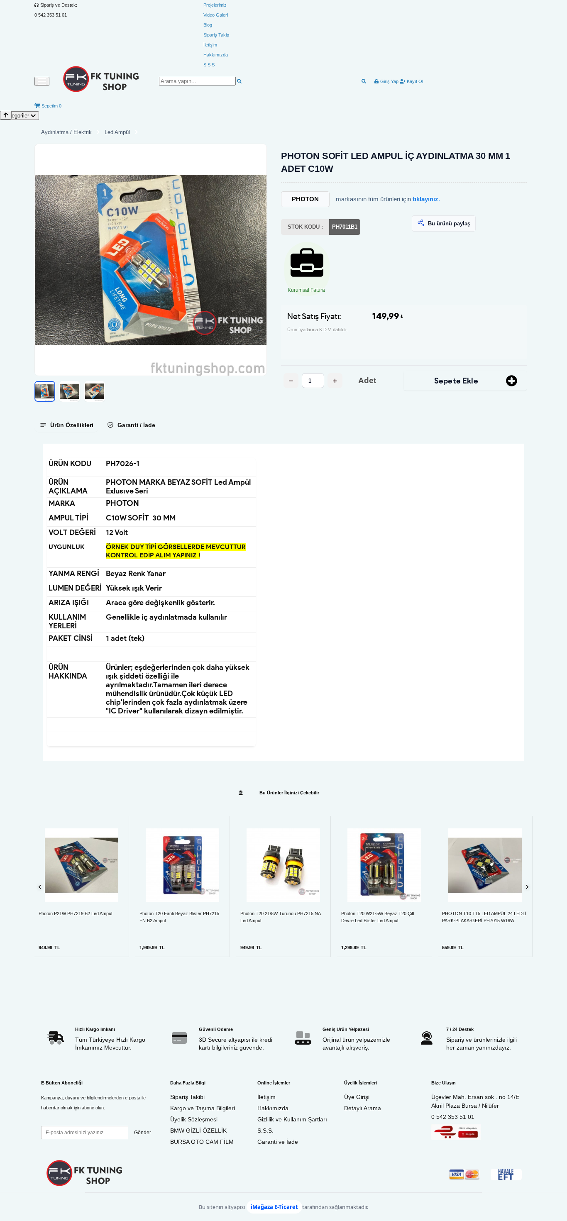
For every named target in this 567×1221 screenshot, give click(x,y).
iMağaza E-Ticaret (274, 1207)
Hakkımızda (215, 54)
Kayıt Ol (414, 81)
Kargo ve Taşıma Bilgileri (202, 1108)
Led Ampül (117, 132)
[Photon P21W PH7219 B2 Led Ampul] (81, 865)
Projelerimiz (215, 4)
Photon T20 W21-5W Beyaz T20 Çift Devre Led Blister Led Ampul (377, 917)
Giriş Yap (388, 81)
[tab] (66, 425)
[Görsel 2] (69, 391)
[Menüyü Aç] (41, 81)
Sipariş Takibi (187, 1097)
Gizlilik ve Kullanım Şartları (292, 1119)
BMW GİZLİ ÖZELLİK (198, 1130)
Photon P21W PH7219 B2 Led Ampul (75, 913)
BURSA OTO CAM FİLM (202, 1141)
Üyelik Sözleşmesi (194, 1119)
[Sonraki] (526, 886)
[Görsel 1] (44, 391)
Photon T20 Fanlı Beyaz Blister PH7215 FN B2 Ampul (179, 917)
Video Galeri (215, 14)
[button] (150, 260)
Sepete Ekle (456, 381)
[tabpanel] (283, 602)
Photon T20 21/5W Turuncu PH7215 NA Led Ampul (280, 917)
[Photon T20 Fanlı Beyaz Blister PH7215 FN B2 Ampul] (182, 865)
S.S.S (209, 64)
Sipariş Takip (216, 34)
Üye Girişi (356, 1097)
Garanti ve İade (277, 1141)
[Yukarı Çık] (6, 115)
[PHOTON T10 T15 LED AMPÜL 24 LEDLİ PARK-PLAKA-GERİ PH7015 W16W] (485, 865)
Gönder (142, 1133)
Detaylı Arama (362, 1108)
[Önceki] (40, 886)
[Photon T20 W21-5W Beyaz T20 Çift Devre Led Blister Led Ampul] (384, 865)
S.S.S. (265, 1130)
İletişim (210, 44)
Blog (207, 24)
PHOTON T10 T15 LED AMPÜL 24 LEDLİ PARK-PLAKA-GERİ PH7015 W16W (484, 917)
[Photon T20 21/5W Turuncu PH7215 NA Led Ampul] (283, 865)
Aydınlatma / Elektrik (66, 132)
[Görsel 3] (94, 391)
